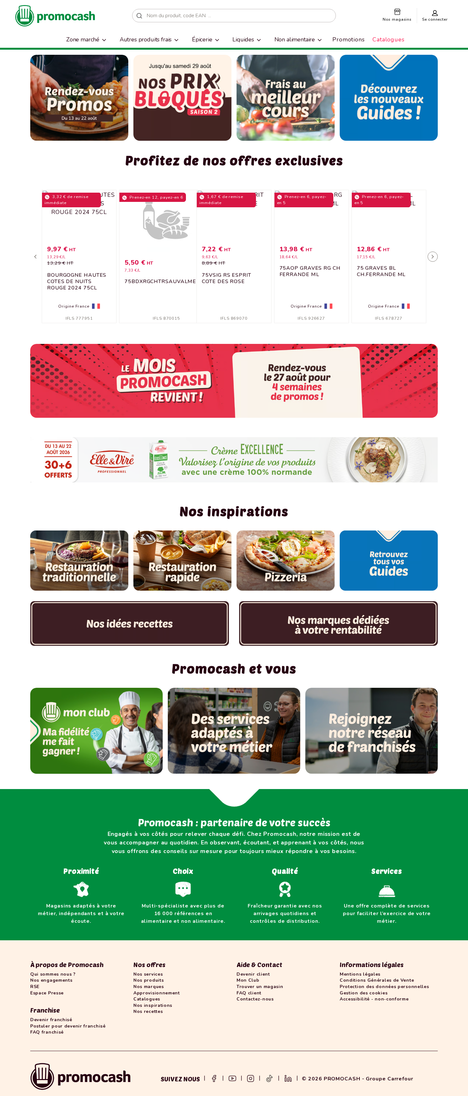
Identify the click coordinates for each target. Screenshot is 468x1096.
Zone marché (82, 39)
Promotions (348, 39)
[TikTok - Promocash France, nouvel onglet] (269, 1078)
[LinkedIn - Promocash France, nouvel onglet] (288, 1078)
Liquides (243, 39)
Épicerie (202, 39)
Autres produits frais (146, 39)
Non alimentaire (294, 39)
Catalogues (388, 39)
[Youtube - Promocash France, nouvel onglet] (232, 1078)
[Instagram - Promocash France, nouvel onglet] (250, 1078)
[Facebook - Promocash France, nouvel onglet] (214, 1078)
